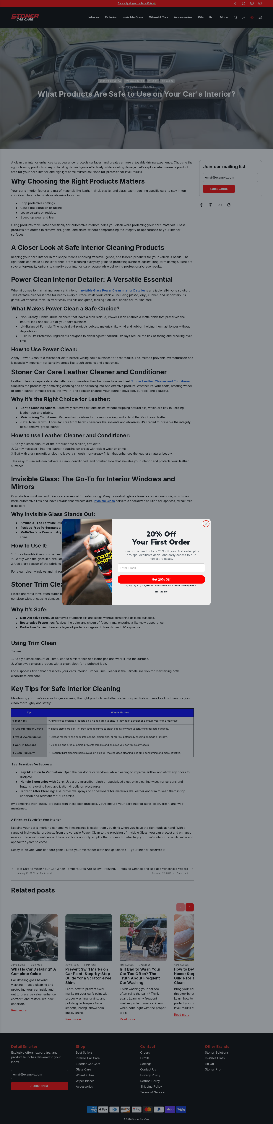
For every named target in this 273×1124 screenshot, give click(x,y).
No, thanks (161, 591)
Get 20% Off (161, 579)
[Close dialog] (206, 523)
